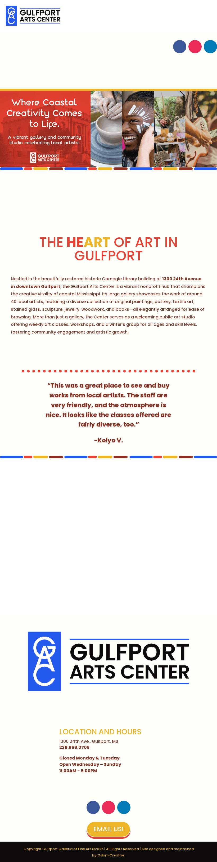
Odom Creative (110, 855)
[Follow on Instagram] (195, 46)
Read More (36, 351)
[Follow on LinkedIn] (210, 46)
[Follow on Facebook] (179, 46)
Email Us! (108, 829)
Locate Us (24, 76)
